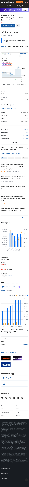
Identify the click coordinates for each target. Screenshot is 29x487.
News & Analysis (18, 46)
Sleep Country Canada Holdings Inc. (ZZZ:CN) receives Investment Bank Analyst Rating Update (12, 167)
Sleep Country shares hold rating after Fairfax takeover (13, 188)
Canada (25, 344)
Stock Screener (11, 6)
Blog (17, 405)
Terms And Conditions (6, 468)
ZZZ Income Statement (9, 283)
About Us (3, 405)
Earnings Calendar (22, 6)
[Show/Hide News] (10, 54)
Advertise (3, 409)
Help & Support (5, 412)
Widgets (18, 415)
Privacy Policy (4, 473)
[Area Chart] (5, 54)
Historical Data (11, 50)
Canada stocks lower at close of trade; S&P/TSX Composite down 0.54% (13, 210)
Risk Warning (4, 478)
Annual (3, 290)
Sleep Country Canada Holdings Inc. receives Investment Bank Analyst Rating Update (13, 199)
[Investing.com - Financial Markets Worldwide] (9, 2)
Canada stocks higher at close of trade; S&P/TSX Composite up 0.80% (13, 178)
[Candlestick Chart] (3, 54)
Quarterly (9, 290)
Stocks (3, 6)
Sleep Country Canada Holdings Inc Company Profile (13, 330)
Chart (9, 46)
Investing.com (9, 203)
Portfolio (18, 412)
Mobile (17, 409)
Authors (3, 415)
